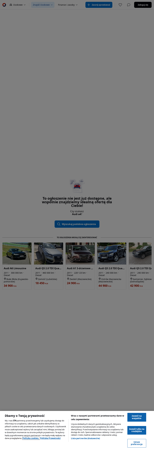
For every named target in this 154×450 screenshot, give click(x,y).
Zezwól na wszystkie (137, 417)
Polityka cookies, (31, 438)
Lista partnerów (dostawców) (85, 438)
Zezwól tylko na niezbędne (137, 430)
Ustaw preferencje (137, 443)
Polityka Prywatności (50, 438)
